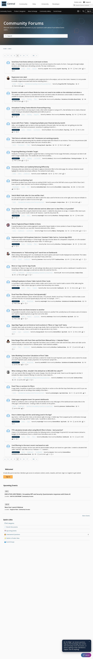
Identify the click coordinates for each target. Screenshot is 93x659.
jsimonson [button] (62, 406)
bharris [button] (49, 130)
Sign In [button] (8, 477)
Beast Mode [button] (30, 301)
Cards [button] (23, 68)
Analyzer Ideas (66, 187)
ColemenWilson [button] (57, 332)
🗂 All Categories (9, 523)
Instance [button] (29, 316)
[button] (8, 63)
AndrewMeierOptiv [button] (41, 187)
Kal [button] (72, 378)
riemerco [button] (48, 114)
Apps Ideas (48, 145)
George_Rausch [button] (41, 145)
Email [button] (28, 68)
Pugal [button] (41, 231)
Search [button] (20, 259)
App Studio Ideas (63, 393)
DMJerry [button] (54, 231)
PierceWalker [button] (58, 187)
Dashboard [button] (27, 173)
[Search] (83, 11)
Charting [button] (20, 84)
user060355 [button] (44, 362)
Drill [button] (28, 187)
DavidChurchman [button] (66, 158)
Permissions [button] (21, 145)
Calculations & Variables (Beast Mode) (71, 99)
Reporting (64, 68)
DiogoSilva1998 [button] (62, 84)
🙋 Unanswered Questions (46, 534)
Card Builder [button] (37, 130)
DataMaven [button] (60, 378)
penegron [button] (53, 202)
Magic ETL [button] (36, 114)
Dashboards (44, 173)
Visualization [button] (16, 187)
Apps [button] (19, 332)
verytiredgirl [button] (41, 215)
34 (33, 55)
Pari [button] (45, 99)
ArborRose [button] (58, 99)
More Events (86, 516)
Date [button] (28, 437)
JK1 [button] (60, 272)
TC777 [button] (53, 259)
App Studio (70, 316)
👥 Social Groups (9, 542)
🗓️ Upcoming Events (10, 531)
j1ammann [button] (40, 259)
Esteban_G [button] (50, 158)
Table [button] (28, 145)
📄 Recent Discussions (11, 527)
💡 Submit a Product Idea (11, 538)
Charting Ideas (71, 84)
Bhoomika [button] (45, 437)
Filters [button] (35, 99)
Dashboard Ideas (59, 259)
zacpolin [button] (46, 68)
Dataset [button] (34, 68)
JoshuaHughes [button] (55, 393)
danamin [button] (51, 452)
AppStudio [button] (36, 316)
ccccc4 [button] (38, 173)
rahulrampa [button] (50, 316)
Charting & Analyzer (76, 158)
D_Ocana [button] (72, 272)
